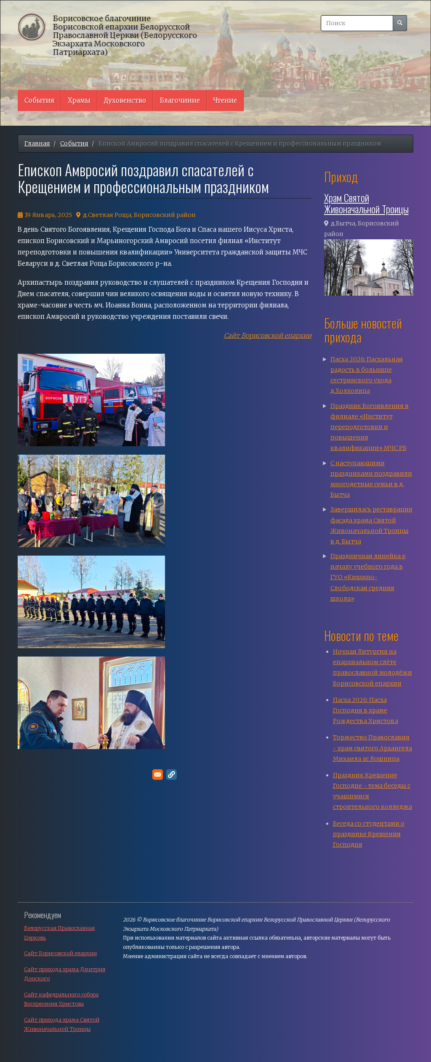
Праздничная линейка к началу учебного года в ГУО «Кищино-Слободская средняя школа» (368, 577)
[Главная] (35, 26)
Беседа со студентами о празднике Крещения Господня (368, 834)
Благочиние (180, 100)
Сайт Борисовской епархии (267, 335)
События (39, 100)
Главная (37, 143)
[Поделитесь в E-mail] (157, 774)
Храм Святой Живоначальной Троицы (366, 203)
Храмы (79, 100)
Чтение (225, 100)
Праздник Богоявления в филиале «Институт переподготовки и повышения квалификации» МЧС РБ (369, 427)
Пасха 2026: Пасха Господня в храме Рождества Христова (365, 710)
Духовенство (125, 100)
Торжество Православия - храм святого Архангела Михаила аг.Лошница (372, 748)
